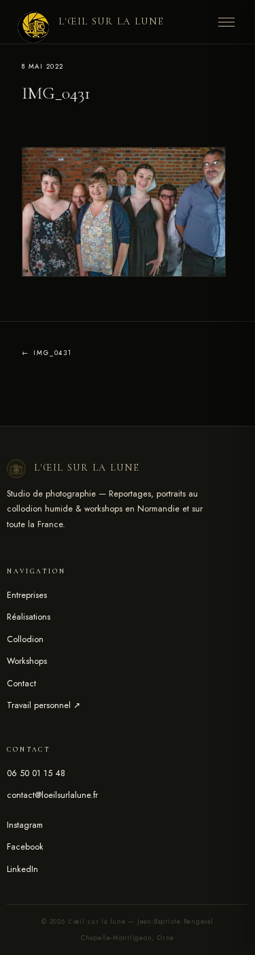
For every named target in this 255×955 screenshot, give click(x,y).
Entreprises (27, 595)
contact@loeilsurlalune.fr (52, 795)
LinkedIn (22, 869)
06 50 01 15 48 (36, 773)
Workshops (27, 661)
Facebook (25, 847)
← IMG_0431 (47, 353)
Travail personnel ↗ (43, 705)
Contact (21, 683)
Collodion (25, 639)
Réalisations (28, 617)
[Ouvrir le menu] (226, 22)
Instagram (25, 825)
